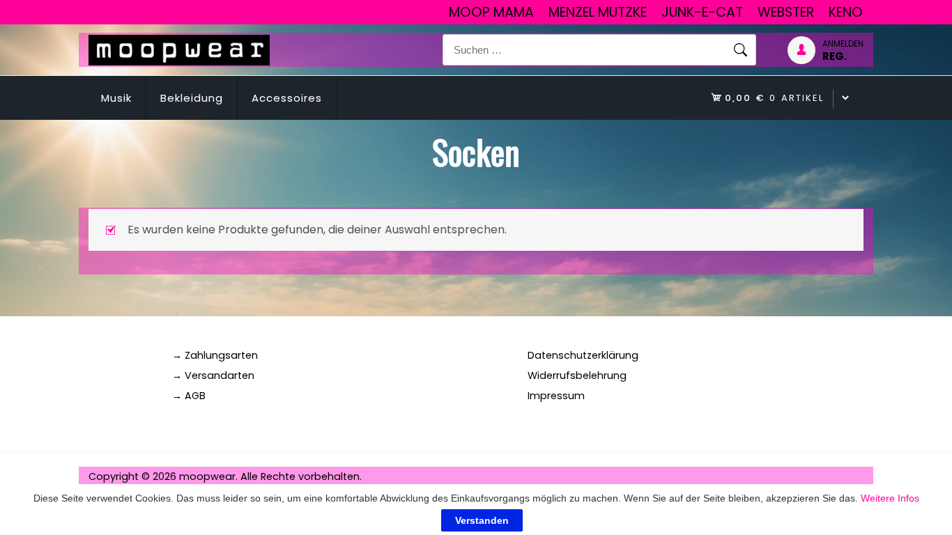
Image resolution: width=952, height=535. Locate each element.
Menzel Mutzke (597, 12)
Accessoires (287, 98)
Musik (116, 98)
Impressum (556, 396)
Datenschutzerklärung (583, 355)
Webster (786, 12)
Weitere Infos (890, 498)
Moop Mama (491, 12)
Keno (846, 12)
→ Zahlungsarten (215, 355)
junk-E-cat (702, 12)
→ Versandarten (213, 375)
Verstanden (482, 520)
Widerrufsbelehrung (577, 375)
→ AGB (189, 396)
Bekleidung (191, 98)
